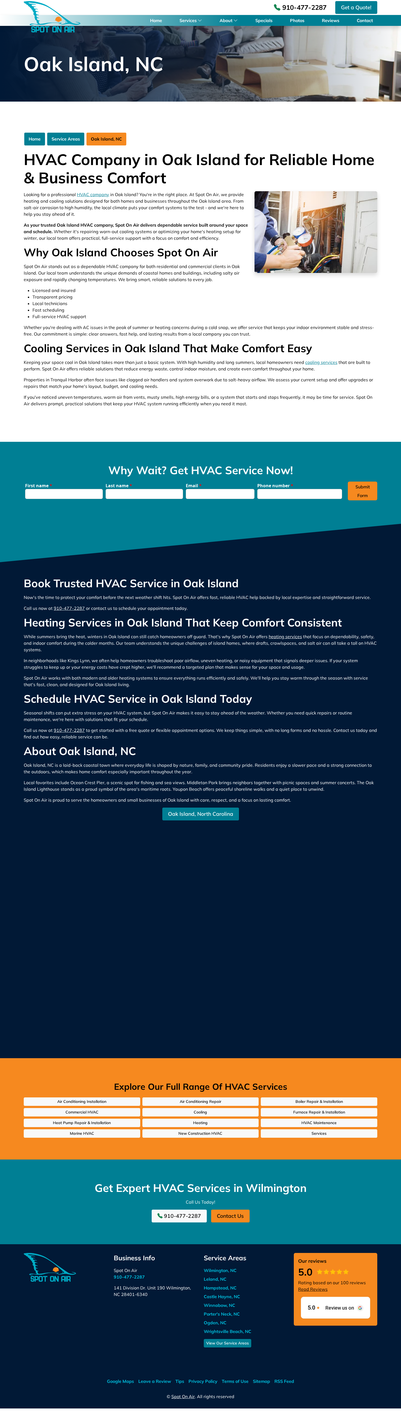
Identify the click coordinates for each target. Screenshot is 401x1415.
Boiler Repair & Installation (319, 1101)
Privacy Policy (202, 1381)
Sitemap (261, 1381)
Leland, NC (215, 1279)
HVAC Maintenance (319, 1122)
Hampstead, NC (220, 1288)
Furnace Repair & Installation (319, 1112)
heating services (285, 636)
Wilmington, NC (220, 1270)
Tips (179, 1381)
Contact (365, 20)
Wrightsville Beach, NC (227, 1331)
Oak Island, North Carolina (200, 814)
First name (38, 486)
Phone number (275, 486)
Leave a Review (154, 1381)
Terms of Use (235, 1381)
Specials (264, 20)
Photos (297, 20)
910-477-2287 (303, 7)
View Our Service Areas (227, 1343)
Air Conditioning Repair (200, 1101)
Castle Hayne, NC (222, 1296)
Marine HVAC (82, 1133)
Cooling (200, 1112)
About (226, 20)
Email (194, 486)
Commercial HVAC (81, 1112)
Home (156, 20)
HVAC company (93, 194)
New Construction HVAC (200, 1133)
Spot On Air (183, 1396)
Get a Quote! (356, 7)
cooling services (321, 362)
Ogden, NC (215, 1322)
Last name (119, 486)
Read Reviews (313, 1289)
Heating (200, 1122)
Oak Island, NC (106, 139)
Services (188, 20)
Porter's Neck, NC (222, 1314)
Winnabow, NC (219, 1305)
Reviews (330, 20)
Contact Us (230, 1216)
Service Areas (66, 139)
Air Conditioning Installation (81, 1101)
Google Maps (120, 1381)
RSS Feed (284, 1381)
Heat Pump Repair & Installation (82, 1122)
